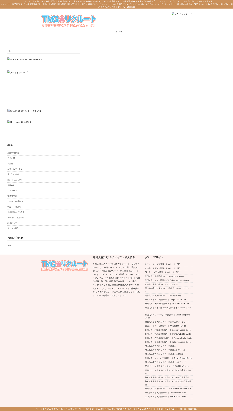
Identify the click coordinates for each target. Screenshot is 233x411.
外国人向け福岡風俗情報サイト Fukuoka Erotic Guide (168, 342)
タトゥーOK (12, 191)
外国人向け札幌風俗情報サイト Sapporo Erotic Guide (168, 330)
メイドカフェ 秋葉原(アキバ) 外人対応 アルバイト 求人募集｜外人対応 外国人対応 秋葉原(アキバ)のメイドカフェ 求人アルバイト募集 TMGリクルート (108, 409)
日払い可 (11, 158)
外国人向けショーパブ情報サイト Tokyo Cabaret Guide (168, 358)
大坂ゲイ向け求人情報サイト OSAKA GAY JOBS (165, 396)
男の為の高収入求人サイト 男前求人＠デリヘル (165, 350)
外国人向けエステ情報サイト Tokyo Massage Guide (167, 280)
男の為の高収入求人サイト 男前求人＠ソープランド (167, 322)
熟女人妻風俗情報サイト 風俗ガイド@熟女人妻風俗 (167, 377)
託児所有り (12, 223)
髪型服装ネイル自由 (16, 212)
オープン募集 (13, 228)
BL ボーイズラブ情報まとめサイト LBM (162, 272)
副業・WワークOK (15, 169)
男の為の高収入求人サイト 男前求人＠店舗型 (164, 354)
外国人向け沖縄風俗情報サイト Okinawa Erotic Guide (168, 334)
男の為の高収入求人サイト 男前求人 (160, 346)
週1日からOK (13, 174)
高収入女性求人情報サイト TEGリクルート (163, 295)
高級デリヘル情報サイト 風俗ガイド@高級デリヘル (167, 366)
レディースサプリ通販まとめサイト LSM (162, 264)
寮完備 (10, 163)
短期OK (10, 185)
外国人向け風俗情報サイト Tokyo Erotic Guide (164, 276)
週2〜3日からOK (14, 180)
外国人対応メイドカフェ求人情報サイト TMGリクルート (168, 309)
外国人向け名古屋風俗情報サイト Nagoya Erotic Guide (168, 338)
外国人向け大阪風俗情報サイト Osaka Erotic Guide (167, 303)
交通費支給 (12, 196)
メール (10, 245)
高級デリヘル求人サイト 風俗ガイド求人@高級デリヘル (168, 372)
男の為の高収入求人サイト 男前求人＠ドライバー (166, 362)
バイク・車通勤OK (15, 201)
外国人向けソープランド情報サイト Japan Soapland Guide (167, 316)
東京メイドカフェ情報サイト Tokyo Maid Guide (165, 300)
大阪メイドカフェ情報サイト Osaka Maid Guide (165, 326)
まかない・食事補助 (16, 217)
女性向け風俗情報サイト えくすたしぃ (161, 284)
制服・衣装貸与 (14, 207)
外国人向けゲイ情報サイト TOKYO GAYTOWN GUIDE (168, 388)
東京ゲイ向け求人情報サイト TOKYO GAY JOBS (165, 393)
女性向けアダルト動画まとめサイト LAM (162, 268)
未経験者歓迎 (13, 153)
